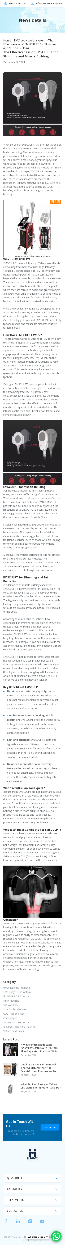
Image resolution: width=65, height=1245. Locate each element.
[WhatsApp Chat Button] (56, 1236)
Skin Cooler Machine (14, 1009)
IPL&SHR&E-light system (17, 996)
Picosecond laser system (17, 1022)
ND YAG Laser (11, 1005)
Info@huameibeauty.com (49, 3)
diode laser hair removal (16, 987)
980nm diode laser (13, 1031)
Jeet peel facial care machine (19, 1026)
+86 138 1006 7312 (18, 3)
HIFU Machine (11, 1000)
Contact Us (50, 1127)
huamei (32, 1155)
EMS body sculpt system (29, 40)
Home (7, 40)
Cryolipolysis (10, 1018)
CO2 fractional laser (14, 1013)
